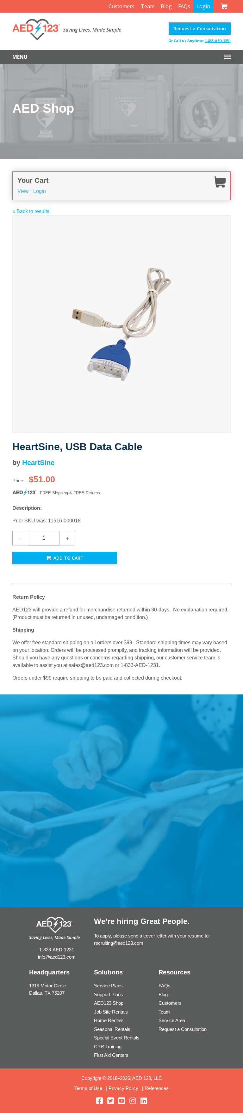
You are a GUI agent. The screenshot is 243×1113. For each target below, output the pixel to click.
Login (203, 6)
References (157, 1088)
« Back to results (30, 211)
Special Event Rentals (117, 1037)
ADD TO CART (68, 558)
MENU (20, 56)
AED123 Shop (108, 1003)
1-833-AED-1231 (218, 40)
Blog (166, 6)
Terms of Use (88, 1088)
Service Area (172, 1020)
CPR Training (108, 1046)
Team (147, 6)
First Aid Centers (111, 1055)
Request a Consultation (199, 29)
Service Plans (108, 985)
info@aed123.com (57, 957)
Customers (121, 6)
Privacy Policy (123, 1088)
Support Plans (108, 994)
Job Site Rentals (111, 1012)
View (23, 191)
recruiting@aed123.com (118, 943)
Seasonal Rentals (112, 1029)
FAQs (184, 6)
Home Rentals (109, 1020)
